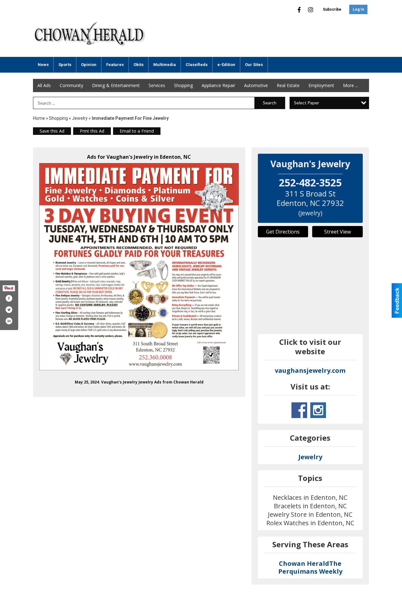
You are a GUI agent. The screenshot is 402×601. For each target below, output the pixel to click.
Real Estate (288, 85)
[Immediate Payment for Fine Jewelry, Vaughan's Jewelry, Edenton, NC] (139, 266)
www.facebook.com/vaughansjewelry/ (299, 410)
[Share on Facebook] (9, 298)
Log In (358, 9)
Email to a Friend (137, 131)
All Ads (44, 85)
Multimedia (164, 64)
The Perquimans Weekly (310, 567)
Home (39, 118)
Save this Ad (52, 131)
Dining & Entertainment (116, 85)
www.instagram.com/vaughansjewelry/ (318, 410)
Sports (64, 64)
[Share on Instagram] (9, 321)
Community (71, 85)
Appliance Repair (218, 85)
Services (157, 85)
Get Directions (283, 231)
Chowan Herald (304, 563)
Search (269, 102)
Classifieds (197, 64)
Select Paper (306, 102)
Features (115, 64)
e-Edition (226, 64)
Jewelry (80, 118)
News (43, 64)
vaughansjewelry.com (310, 370)
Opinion (88, 64)
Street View (337, 231)
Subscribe (332, 9)
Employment (321, 85)
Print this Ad (92, 131)
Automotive (256, 85)
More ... (350, 85)
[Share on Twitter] (9, 309)
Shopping (183, 85)
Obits (138, 64)
